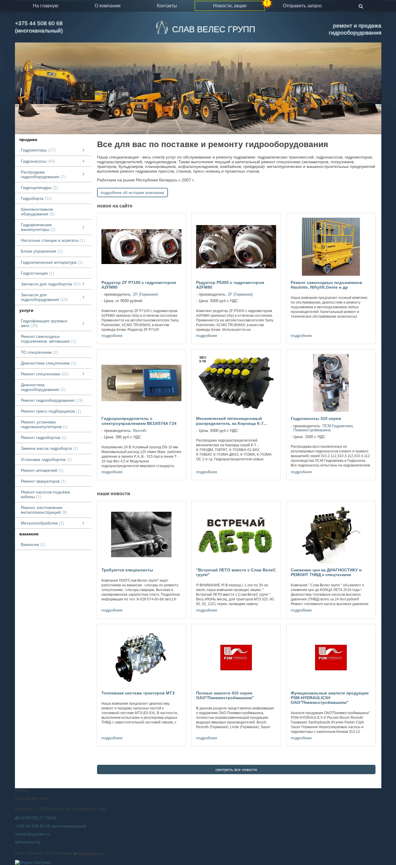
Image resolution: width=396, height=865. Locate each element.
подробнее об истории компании (132, 192)
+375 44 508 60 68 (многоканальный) (39, 27)
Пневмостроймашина (312, 430)
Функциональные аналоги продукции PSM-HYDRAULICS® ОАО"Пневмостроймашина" (330, 698)
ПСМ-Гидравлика (337, 426)
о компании (107, 5)
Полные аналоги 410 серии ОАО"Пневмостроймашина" (225, 695)
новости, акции (230, 5)
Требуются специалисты (127, 570)
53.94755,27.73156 (38, 817)
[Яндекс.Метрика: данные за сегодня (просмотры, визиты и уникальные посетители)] (33, 862)
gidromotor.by (27, 842)
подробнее (112, 335)
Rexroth (139, 431)
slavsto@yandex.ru (32, 834)
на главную (45, 5)
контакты (167, 5)
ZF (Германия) (145, 294)
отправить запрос (302, 5)
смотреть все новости (236, 769)
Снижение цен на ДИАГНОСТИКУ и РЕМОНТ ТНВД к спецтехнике (326, 572)
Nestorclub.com (91, 853)
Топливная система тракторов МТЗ (138, 693)
